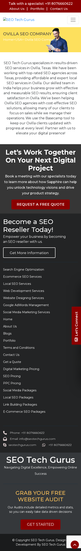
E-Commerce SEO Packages (24, 412)
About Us (17, 9)
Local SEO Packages (18, 397)
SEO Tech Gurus (42, 540)
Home (8, 40)
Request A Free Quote (41, 204)
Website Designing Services (23, 298)
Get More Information (29, 253)
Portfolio (37, 9)
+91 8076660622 (60, 445)
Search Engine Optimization (23, 269)
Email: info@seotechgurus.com (32, 439)
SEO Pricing (12, 376)
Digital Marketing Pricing (21, 369)
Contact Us (59, 9)
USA (18, 40)
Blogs (7, 333)
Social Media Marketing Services (26, 312)
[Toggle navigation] (73, 20)
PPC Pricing (12, 383)
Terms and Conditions (18, 348)
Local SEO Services (17, 284)
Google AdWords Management (26, 305)
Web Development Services (23, 291)
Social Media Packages (19, 390)
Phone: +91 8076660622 (26, 433)
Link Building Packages (20, 404)
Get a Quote (12, 362)
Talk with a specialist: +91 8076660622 (41, 4)
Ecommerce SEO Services (22, 277)
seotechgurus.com (22, 445)
